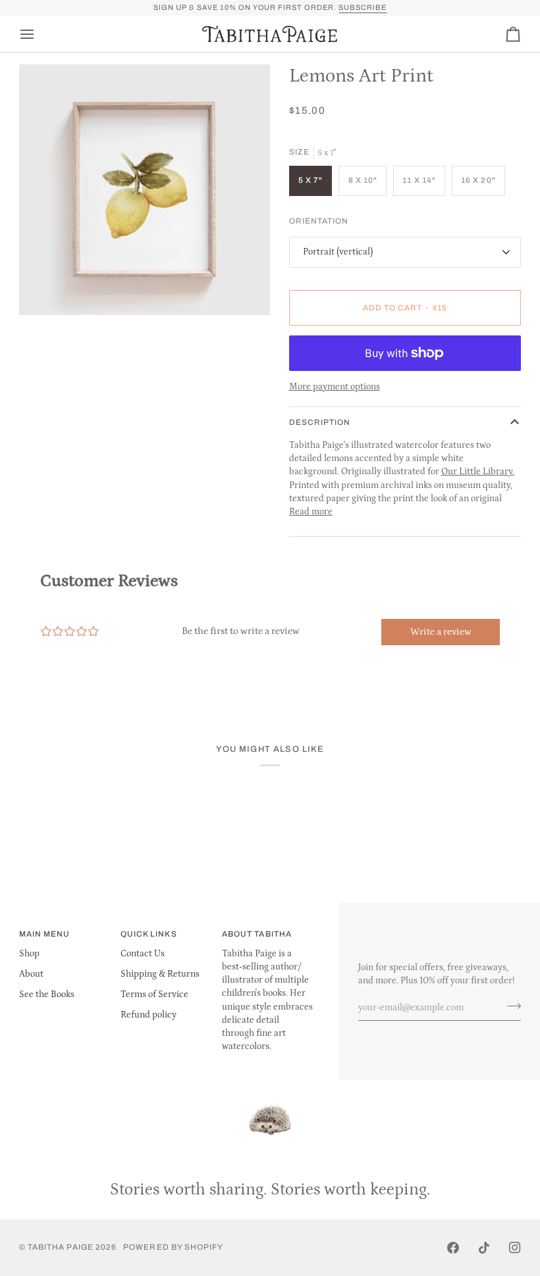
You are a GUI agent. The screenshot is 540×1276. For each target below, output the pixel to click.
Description (320, 422)
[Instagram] (515, 1248)
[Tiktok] (484, 1248)
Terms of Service (154, 994)
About (31, 974)
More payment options (334, 386)
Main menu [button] (44, 934)
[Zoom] (43, 290)
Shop (29, 953)
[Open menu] (39, 34)
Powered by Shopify (173, 1247)
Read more (311, 511)
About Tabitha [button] (257, 934)
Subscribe (362, 7)
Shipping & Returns (160, 974)
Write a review (441, 631)
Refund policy (148, 1015)
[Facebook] (453, 1248)
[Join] (510, 1005)
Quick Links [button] (149, 934)
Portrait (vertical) (338, 252)
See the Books (46, 994)
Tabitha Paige (61, 1247)
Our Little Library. (477, 471)
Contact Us (143, 953)
